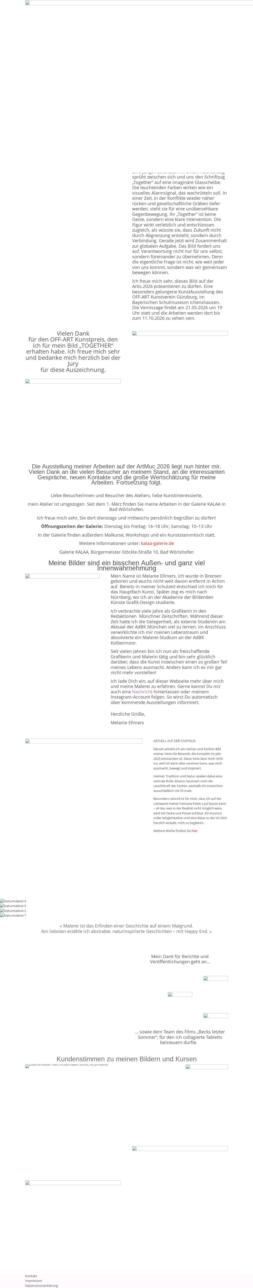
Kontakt (31, 1276)
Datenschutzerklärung (41, 1285)
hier (194, 830)
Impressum (33, 1280)
